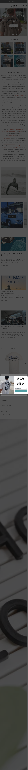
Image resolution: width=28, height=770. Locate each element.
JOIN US (20, 390)
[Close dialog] (27, 376)
